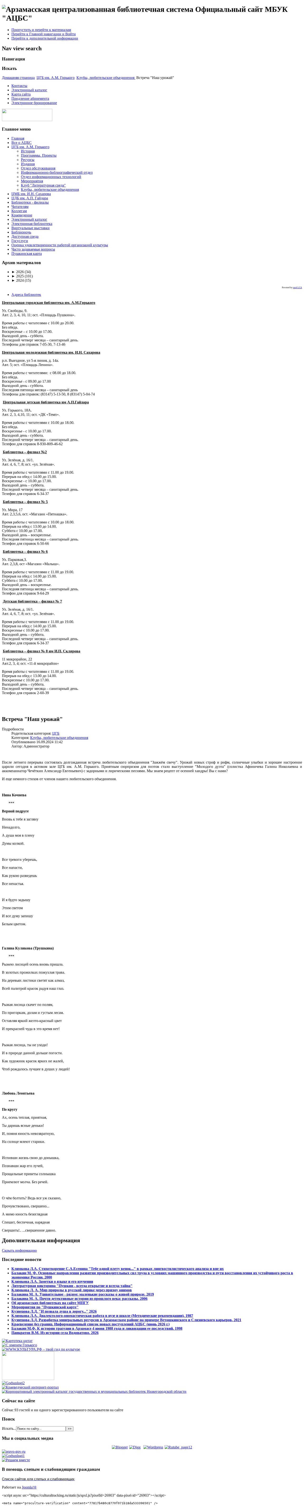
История (28, 151)
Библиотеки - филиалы (30, 202)
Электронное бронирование (34, 103)
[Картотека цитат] (17, 1341)
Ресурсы (27, 160)
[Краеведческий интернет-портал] (30, 1387)
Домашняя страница (18, 78)
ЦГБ (55, 733)
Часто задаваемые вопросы (33, 249)
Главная (17, 138)
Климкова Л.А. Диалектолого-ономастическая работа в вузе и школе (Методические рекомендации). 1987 (102, 1316)
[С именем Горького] (19, 1345)
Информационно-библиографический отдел (57, 172)
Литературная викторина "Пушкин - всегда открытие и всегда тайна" (72, 1286)
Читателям (19, 207)
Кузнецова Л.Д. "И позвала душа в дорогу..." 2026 (54, 1311)
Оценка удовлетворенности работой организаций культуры (59, 245)
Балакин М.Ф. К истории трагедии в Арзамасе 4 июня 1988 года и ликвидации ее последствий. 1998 (96, 1328)
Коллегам (19, 211)
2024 (17, 280)
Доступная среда (24, 236)
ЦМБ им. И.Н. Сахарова (31, 194)
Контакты (19, 86)
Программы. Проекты (39, 155)
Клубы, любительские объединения (105, 78)
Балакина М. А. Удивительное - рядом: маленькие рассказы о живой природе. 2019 (82, 1294)
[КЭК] (94, 1391)
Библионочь (21, 232)
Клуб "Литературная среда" (43, 185)
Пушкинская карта (26, 254)
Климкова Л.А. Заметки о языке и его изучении (52, 1281)
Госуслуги (19, 241)
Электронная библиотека (31, 224)
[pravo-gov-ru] (13, 1451)
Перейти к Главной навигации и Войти (43, 34)
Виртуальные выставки (30, 228)
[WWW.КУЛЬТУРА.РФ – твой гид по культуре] (41, 1349)
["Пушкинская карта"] (28, 1379)
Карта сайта (21, 94)
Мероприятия (32, 181)
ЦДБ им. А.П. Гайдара (29, 198)
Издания (28, 164)
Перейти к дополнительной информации (44, 38)
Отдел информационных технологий (51, 177)
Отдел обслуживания (38, 168)
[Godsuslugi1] (13, 1456)
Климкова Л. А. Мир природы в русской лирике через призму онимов (71, 1290)
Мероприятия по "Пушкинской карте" (45, 1307)
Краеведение (21, 215)
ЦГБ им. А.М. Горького (56, 78)
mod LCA (297, 287)
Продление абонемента (30, 98)
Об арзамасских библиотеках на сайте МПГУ (50, 1303)
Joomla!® (29, 1487)
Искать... (9, 1428)
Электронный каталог (29, 90)
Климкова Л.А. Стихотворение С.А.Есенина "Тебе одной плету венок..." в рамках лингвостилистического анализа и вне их (117, 1269)
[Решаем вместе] (16, 1460)
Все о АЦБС (21, 143)
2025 (17, 276)
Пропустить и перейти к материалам (41, 30)
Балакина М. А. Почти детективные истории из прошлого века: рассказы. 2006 (79, 1299)
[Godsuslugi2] (13, 1383)
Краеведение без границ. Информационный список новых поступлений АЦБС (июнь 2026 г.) (90, 1324)
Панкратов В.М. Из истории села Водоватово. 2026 (55, 1333)
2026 (17, 272)
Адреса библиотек (26, 295)
